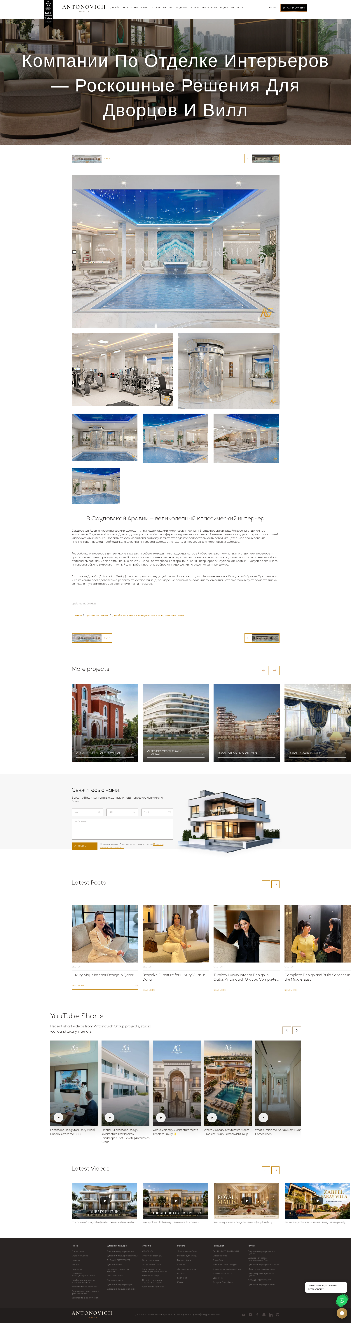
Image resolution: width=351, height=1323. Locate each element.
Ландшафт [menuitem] (181, 8)
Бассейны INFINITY (222, 1273)
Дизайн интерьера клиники (121, 1289)
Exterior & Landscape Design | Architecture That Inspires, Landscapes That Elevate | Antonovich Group (125, 1136)
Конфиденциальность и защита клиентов (84, 1281)
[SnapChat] (264, 1315)
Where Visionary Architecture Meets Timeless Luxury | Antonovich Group (226, 1132)
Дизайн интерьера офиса (120, 1285)
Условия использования (84, 1287)
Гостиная (182, 1278)
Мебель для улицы (187, 1256)
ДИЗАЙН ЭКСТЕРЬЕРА (118, 1260)
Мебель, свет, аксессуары (261, 1269)
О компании (78, 1251)
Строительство (80, 1256)
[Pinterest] (278, 1315)
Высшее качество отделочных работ (258, 1259)
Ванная (181, 1273)
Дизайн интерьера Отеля (261, 1285)
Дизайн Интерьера (117, 1246)
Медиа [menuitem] (224, 8)
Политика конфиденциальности (83, 1274)
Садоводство (220, 1256)
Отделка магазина (152, 1265)
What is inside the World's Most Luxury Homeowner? (278, 1132)
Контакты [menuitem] (237, 8)
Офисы (181, 1265)
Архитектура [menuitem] (130, 8)
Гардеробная (184, 1260)
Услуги (251, 1246)
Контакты (77, 1269)
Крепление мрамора (153, 1287)
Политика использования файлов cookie (85, 1292)
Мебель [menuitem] (195, 8)
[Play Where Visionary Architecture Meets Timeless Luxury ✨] (177, 1083)
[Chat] (342, 1313)
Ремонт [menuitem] (145, 8)
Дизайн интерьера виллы (120, 1251)
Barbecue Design (150, 1276)
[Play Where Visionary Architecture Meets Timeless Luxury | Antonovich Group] (228, 1083)
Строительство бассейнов (227, 1269)
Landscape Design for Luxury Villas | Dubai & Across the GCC (72, 1132)
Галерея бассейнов (223, 1282)
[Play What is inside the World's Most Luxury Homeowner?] (279, 1083)
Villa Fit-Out (148, 1251)
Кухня (180, 1282)
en (270, 8)
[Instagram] (250, 1315)
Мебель (181, 1246)
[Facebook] (257, 1315)
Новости (76, 1260)
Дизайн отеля (114, 1265)
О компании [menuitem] (209, 8)
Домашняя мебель (187, 1251)
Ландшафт (218, 1246)
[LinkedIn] (271, 1315)
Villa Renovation (115, 1276)
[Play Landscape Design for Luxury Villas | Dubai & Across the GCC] (74, 1083)
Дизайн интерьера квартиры (122, 1256)
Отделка (146, 1246)
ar (274, 8)
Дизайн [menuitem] (115, 8)
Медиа (75, 1265)
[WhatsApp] (342, 1300)
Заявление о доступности (85, 1298)
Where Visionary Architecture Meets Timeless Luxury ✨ (175, 1132)
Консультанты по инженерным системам (154, 1270)
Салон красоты (115, 1280)
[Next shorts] (296, 1030)
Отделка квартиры (152, 1256)
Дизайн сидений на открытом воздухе (152, 1281)
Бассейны (218, 1260)
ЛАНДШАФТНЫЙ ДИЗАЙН (226, 1251)
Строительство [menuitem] (162, 8)
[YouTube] (243, 1315)
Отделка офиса (150, 1260)
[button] (263, 670)
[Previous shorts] (286, 1030)
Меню (75, 1246)
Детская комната (186, 1269)
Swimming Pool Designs (225, 1265)
